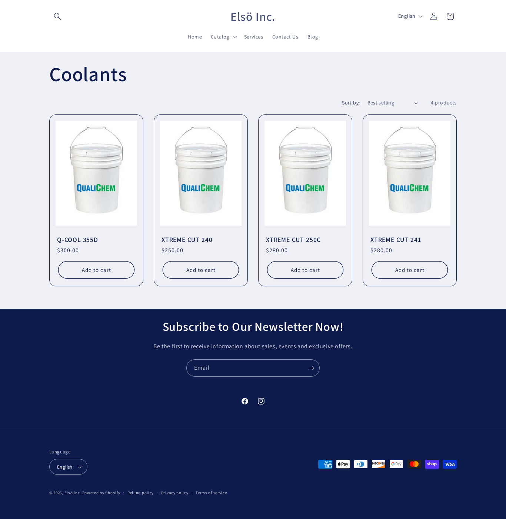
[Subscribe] (311, 368)
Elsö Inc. (72, 493)
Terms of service (211, 492)
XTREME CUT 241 (395, 239)
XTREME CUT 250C (293, 239)
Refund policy (140, 492)
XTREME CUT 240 (187, 239)
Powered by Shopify (101, 493)
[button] (57, 16)
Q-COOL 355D (77, 239)
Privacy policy (175, 492)
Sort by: (351, 102)
